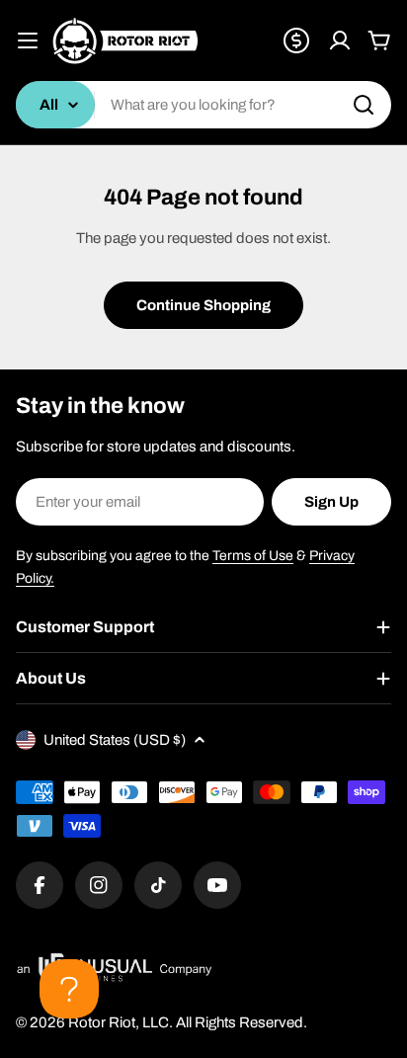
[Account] (340, 40)
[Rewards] (296, 40)
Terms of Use (252, 555)
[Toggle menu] (28, 40)
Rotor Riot (101, 1022)
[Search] (363, 105)
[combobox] (203, 104)
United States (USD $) (114, 740)
